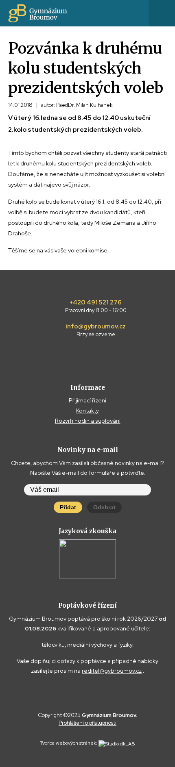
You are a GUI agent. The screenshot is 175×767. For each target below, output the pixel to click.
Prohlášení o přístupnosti (87, 722)
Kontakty (87, 410)
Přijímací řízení (87, 400)
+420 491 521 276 (96, 306)
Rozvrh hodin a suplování (87, 420)
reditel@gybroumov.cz (112, 670)
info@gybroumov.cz (96, 330)
